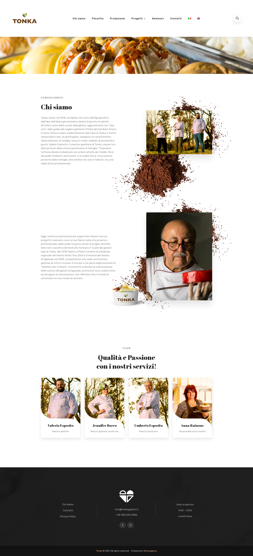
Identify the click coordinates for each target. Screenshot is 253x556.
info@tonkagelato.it (126, 509)
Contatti (176, 18)
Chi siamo (79, 18)
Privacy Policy (68, 516)
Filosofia (98, 18)
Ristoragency (150, 551)
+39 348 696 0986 (126, 514)
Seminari (158, 18)
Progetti (137, 18)
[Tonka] (24, 18)
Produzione (117, 18)
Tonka (99, 551)
